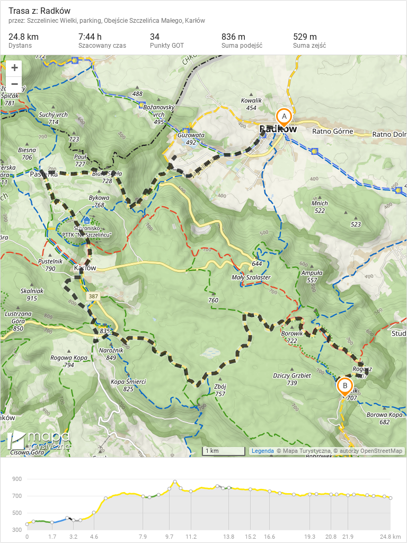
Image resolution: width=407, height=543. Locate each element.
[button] (14, 68)
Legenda (263, 451)
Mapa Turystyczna (307, 451)
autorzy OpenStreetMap (371, 451)
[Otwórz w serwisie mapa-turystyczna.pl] (38, 442)
